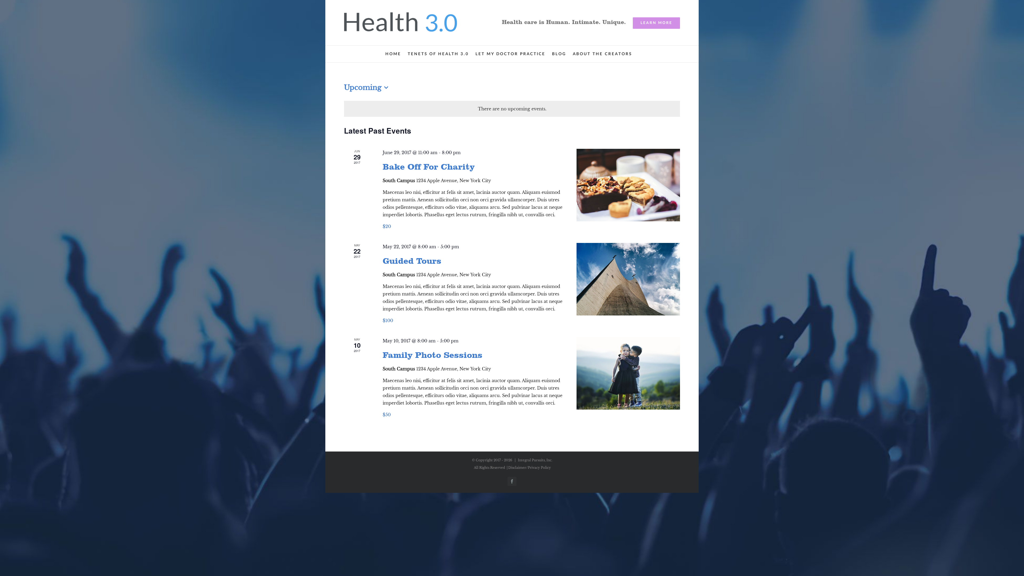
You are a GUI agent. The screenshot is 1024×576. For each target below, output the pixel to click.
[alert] (512, 109)
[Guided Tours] (628, 279)
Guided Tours (412, 260)
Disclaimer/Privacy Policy (529, 468)
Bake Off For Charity (429, 166)
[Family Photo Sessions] (628, 373)
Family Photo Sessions (432, 355)
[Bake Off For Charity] (628, 185)
